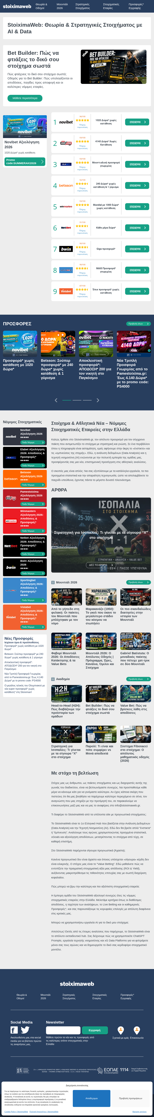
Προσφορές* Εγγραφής (136, 6)
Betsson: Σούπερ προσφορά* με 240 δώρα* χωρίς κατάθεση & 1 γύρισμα (24, 656)
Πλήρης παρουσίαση (82, 126)
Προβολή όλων (136, 323)
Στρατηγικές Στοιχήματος (82, 6)
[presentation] (56, 399)
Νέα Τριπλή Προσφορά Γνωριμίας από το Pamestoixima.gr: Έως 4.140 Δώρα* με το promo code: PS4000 (24, 677)
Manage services (139, 1112)
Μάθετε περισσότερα (25, 98)
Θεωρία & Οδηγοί (41, 6)
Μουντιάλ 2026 (62, 6)
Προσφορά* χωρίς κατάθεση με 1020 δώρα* (24, 647)
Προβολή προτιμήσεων (130, 1098)
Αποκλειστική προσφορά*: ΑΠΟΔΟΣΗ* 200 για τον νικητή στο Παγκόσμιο (23, 665)
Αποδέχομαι (92, 1098)
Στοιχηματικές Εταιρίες (111, 6)
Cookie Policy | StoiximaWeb (16, 1112)
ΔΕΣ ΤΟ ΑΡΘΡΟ (98, 565)
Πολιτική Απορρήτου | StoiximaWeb (43, 1112)
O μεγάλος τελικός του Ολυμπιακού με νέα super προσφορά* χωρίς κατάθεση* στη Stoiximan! (25, 689)
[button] (137, 122)
